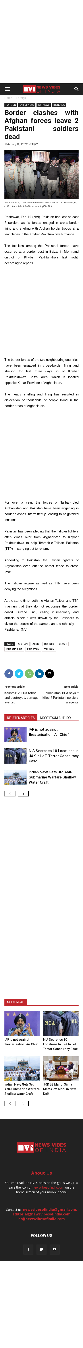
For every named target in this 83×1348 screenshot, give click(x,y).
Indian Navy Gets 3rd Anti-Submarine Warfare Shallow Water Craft (52, 777)
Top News (43, 104)
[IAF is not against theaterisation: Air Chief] (15, 734)
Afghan (23, 643)
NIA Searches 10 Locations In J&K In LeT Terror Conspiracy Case (54, 755)
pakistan (33, 649)
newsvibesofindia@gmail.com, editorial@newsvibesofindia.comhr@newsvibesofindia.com (44, 1214)
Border (49, 643)
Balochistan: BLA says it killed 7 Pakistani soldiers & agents (60, 697)
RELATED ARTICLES (21, 718)
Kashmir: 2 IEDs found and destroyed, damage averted (21, 697)
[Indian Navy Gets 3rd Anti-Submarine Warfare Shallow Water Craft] (15, 777)
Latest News (27, 104)
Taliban (49, 649)
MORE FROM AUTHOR (55, 718)
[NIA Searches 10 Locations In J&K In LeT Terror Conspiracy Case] (15, 756)
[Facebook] (28, 1250)
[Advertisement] (41, 41)
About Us (41, 1173)
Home (8, 98)
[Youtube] (55, 1250)
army (36, 643)
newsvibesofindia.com (48, 1187)
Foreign (21, 98)
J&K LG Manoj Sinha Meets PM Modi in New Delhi (59, 1089)
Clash (63, 643)
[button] (77, 89)
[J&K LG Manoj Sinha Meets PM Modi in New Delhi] (61, 1068)
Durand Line (14, 649)
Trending (59, 104)
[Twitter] (41, 1250)
